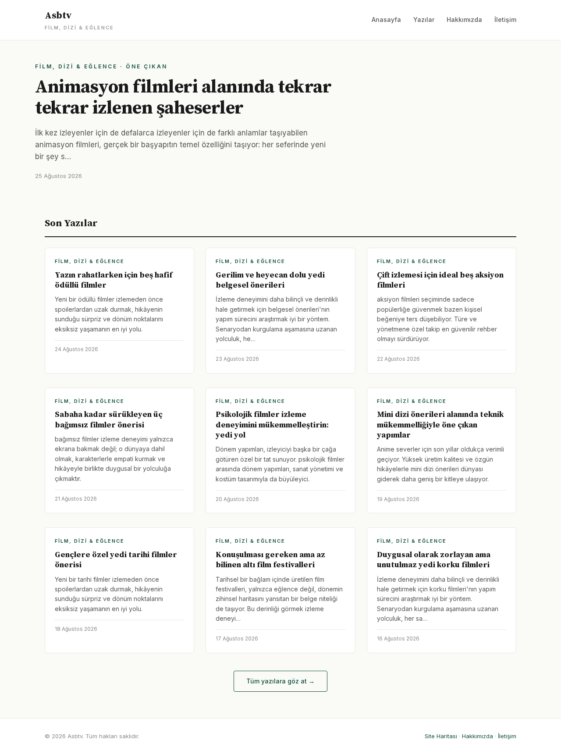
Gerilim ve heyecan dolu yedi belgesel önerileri (270, 280)
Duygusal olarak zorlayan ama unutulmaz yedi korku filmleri (433, 560)
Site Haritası (441, 736)
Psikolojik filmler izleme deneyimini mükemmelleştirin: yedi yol (272, 424)
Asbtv (79, 20)
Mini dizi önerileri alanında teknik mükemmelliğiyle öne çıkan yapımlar (440, 424)
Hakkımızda (464, 19)
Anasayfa (386, 19)
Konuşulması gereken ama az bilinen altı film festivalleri (270, 560)
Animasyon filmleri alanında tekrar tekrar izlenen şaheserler (183, 97)
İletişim (505, 19)
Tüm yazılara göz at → (280, 681)
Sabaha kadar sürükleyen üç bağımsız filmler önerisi (109, 419)
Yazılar (423, 19)
